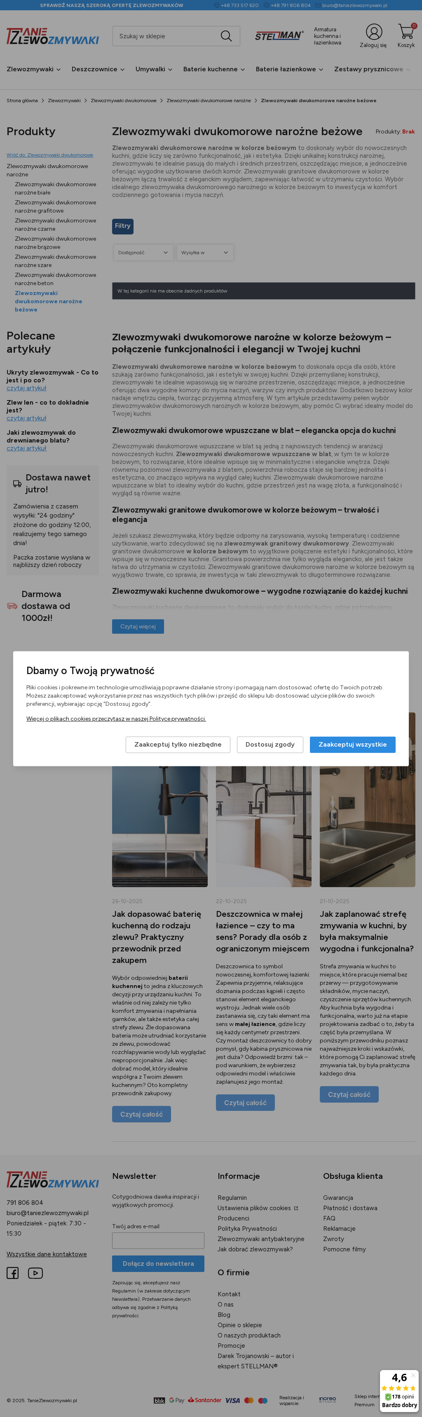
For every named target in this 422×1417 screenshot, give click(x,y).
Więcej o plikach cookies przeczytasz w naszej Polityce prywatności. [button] (116, 718)
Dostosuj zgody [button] (270, 744)
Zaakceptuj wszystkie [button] (353, 744)
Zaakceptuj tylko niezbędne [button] (178, 744)
